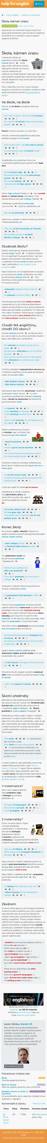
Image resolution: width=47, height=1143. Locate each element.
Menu (40, 4)
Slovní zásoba (12, 15)
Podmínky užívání (11, 1138)
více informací (24, 1012)
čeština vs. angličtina (31, 15)
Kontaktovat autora (14, 1066)
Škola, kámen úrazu (6, 1120)
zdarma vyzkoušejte (26, 1015)
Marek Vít (26, 1024)
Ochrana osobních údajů (32, 1138)
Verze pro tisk (39, 1103)
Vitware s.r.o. (27, 1132)
